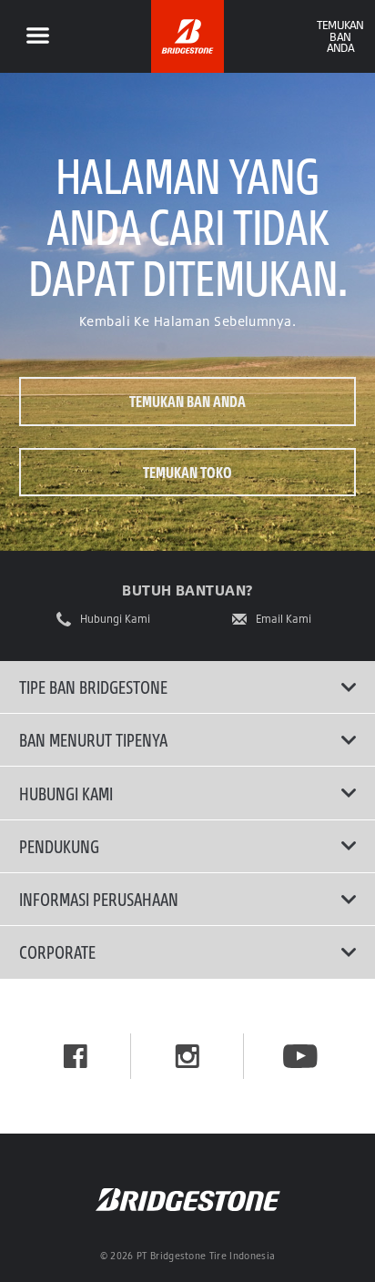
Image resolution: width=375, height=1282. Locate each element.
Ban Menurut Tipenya (93, 739)
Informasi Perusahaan (98, 899)
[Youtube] (300, 1056)
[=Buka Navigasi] (37, 36)
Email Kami (283, 619)
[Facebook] (75, 1056)
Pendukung (59, 846)
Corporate (57, 951)
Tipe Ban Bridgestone (93, 686)
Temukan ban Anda (187, 401)
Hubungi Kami (115, 619)
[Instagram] (187, 1056)
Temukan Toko (187, 472)
